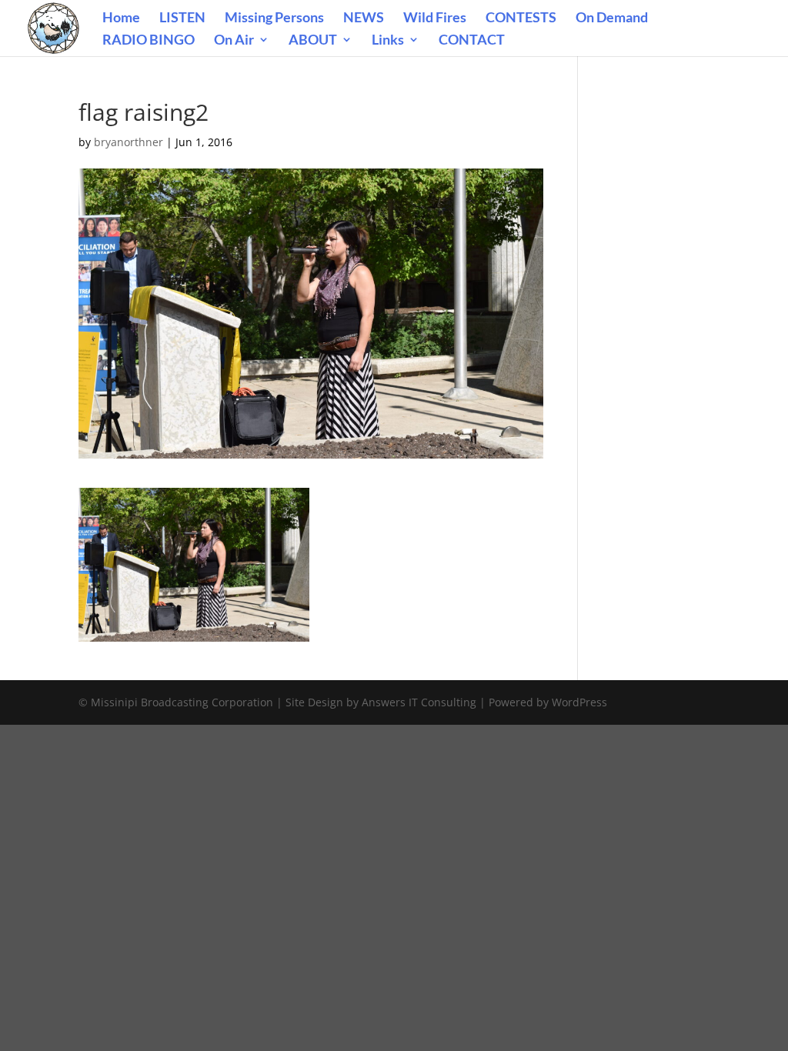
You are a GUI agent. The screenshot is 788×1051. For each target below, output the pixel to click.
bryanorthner (128, 142)
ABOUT (313, 41)
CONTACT (472, 41)
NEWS (363, 18)
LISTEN (182, 18)
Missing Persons (274, 18)
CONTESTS (521, 18)
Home (121, 18)
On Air (234, 41)
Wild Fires (434, 18)
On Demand (612, 18)
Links (388, 41)
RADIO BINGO (148, 41)
